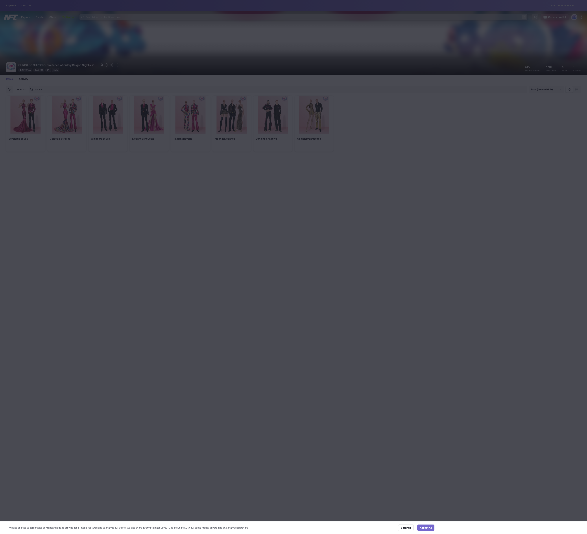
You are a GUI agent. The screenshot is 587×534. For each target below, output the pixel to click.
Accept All (426, 527)
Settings (406, 527)
